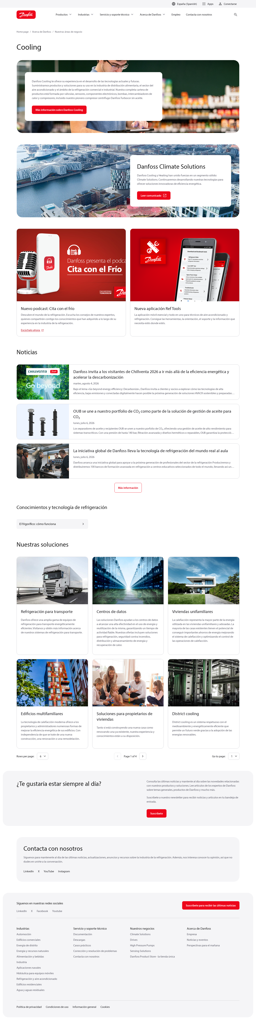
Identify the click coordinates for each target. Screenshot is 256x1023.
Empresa (192, 934)
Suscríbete (156, 813)
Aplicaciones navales (29, 967)
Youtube (57, 911)
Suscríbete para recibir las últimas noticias (211, 905)
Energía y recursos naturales (33, 951)
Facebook (42, 911)
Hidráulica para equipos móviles (35, 973)
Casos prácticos (82, 945)
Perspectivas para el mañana (203, 945)
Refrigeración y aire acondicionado (37, 978)
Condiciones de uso (57, 1007)
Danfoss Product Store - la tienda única (152, 956)
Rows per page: (25, 756)
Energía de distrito (27, 945)
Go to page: (218, 756)
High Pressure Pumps (142, 945)
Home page (23, 31)
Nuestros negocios (142, 928)
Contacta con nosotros (86, 956)
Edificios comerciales (28, 939)
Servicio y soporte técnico (90, 928)
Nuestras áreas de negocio (68, 31)
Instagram (64, 871)
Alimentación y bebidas (30, 956)
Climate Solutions (140, 934)
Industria (22, 962)
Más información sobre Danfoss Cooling (59, 110)
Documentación (82, 934)
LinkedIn (29, 871)
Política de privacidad (29, 1007)
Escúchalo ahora (30, 330)
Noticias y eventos (197, 939)
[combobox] (42, 756)
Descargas (79, 939)
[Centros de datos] (128, 580)
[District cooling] (203, 683)
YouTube (49, 871)
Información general (84, 1007)
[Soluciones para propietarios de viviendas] (128, 683)
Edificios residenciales (29, 984)
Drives (133, 939)
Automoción (24, 934)
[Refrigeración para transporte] (52, 580)
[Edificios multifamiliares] (52, 683)
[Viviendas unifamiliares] (203, 580)
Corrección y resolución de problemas (95, 951)
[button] (207, 4)
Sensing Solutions (140, 951)
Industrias (23, 928)
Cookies (105, 1007)
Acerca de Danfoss (41, 31)
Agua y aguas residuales (30, 990)
